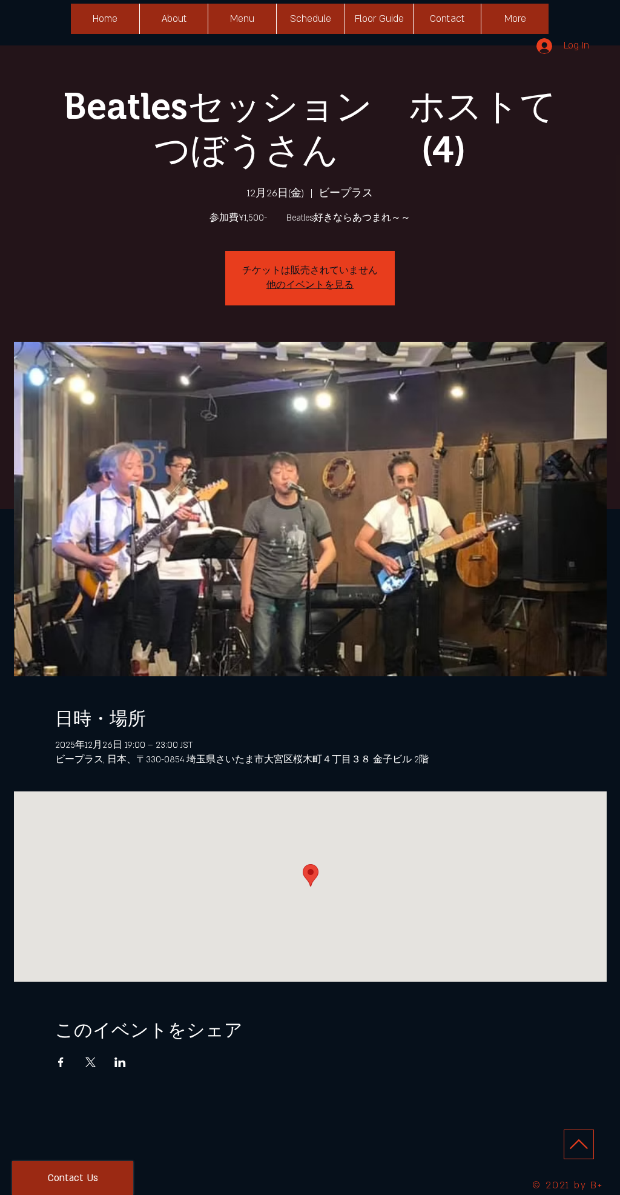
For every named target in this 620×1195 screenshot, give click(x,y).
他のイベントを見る (310, 285)
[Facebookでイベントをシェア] (61, 1062)
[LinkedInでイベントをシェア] (120, 1062)
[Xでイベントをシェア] (90, 1062)
